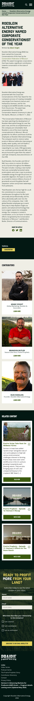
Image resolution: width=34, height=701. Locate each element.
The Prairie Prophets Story (10, 672)
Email (4, 604)
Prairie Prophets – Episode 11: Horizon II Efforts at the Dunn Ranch (15, 548)
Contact (4, 678)
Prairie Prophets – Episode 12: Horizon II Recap (14, 510)
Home (4, 11)
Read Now (17, 480)
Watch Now (17, 517)
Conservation (8, 250)
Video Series (5, 667)
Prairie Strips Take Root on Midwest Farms (14, 444)
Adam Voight (14, 48)
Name (4, 594)
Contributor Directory (9, 675)
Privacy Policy (6, 680)
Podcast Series (6, 670)
